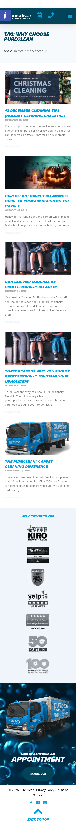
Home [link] (8, 51)
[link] (5, 15)
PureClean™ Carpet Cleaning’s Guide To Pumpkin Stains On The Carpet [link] (37, 201)
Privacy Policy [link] (45, 790)
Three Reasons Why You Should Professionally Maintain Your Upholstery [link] (37, 376)
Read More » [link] (13, 146)
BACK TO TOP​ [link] (38, 819)
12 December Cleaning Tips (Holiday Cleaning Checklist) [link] (35, 113)
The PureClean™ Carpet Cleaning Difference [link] (29, 464)
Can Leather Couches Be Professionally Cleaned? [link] (31, 284)
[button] (69, 16)
